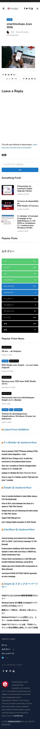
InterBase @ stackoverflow (19, 529)
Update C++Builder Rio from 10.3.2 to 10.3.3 (19, 473)
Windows (18, 409)
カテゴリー (6, 649)
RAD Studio (20, 286)
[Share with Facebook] (3, 75)
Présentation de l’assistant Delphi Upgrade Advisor (24, 188)
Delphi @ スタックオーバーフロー (20, 585)
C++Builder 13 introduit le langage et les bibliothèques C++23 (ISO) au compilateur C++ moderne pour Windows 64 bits (27, 222)
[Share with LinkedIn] (8, 75)
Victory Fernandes (22, 32)
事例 (20, 323)
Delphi (20, 267)
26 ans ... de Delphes (11, 351)
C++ (20, 261)
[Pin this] (11, 75)
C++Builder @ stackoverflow (20, 442)
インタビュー (20, 305)
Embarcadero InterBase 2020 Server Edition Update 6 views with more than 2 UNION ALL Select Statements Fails (19, 552)
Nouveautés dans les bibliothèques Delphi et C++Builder (18, 398)
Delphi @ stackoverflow (17, 487)
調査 (20, 330)
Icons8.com (18, 716)
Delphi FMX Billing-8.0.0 (11, 518)
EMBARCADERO (14, 722)
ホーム (4, 645)
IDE (20, 274)
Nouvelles (7, 347)
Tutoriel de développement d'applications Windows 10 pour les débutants (19, 416)
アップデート (20, 299)
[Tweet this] (5, 75)
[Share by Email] (14, 75)
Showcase (20, 292)
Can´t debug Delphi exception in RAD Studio (19, 522)
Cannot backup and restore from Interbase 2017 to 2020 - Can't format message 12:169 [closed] (19, 541)
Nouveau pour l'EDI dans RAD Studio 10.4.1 (19, 382)
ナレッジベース (8, 653)
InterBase (20, 280)
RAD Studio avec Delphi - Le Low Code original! (20, 366)
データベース (20, 311)
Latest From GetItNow (16, 429)
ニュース (20, 317)
